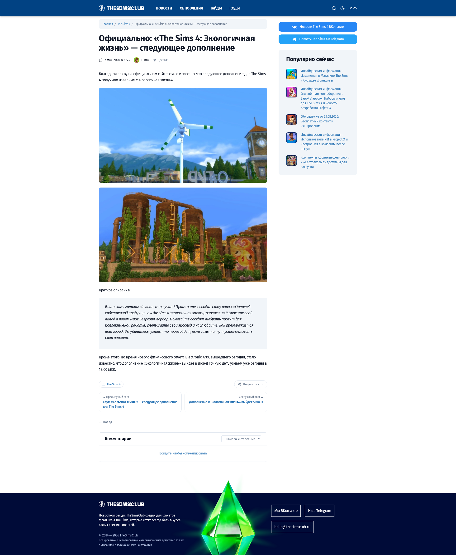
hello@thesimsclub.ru (292, 527)
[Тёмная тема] (342, 8)
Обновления (191, 8)
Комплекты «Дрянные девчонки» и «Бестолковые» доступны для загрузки (325, 162)
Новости (164, 8)
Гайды (216, 8)
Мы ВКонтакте (286, 510)
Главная (108, 24)
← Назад (105, 422)
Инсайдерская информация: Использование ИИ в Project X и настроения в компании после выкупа (324, 142)
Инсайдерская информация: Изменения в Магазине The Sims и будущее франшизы (324, 75)
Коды (234, 8)
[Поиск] (334, 8)
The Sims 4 (124, 24)
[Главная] (121, 8)
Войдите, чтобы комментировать (183, 453)
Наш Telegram (319, 510)
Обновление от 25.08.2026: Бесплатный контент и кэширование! (320, 121)
